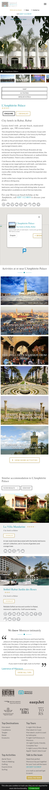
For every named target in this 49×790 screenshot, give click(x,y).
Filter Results (9, 488)
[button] (24, 251)
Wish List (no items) (16, 10)
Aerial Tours (6, 759)
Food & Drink (7, 767)
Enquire (12, 235)
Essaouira (5, 738)
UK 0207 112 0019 (33, 767)
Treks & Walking (8, 761)
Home (12, 19)
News (27, 10)
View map (26, 488)
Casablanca (6, 730)
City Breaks (18, 19)
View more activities (25, 460)
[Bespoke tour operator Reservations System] (41, 711)
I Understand (34, 788)
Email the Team (34, 778)
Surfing (4, 769)
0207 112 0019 (25, 14)
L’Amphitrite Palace (25, 223)
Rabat (24, 19)
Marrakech (6, 727)
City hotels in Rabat (23, 226)
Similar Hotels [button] (24, 97)
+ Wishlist (23, 113)
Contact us (36, 10)
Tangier (4, 732)
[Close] (39, 217)
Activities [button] (24, 93)
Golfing (5, 764)
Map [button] (24, 89)
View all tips (24, 672)
